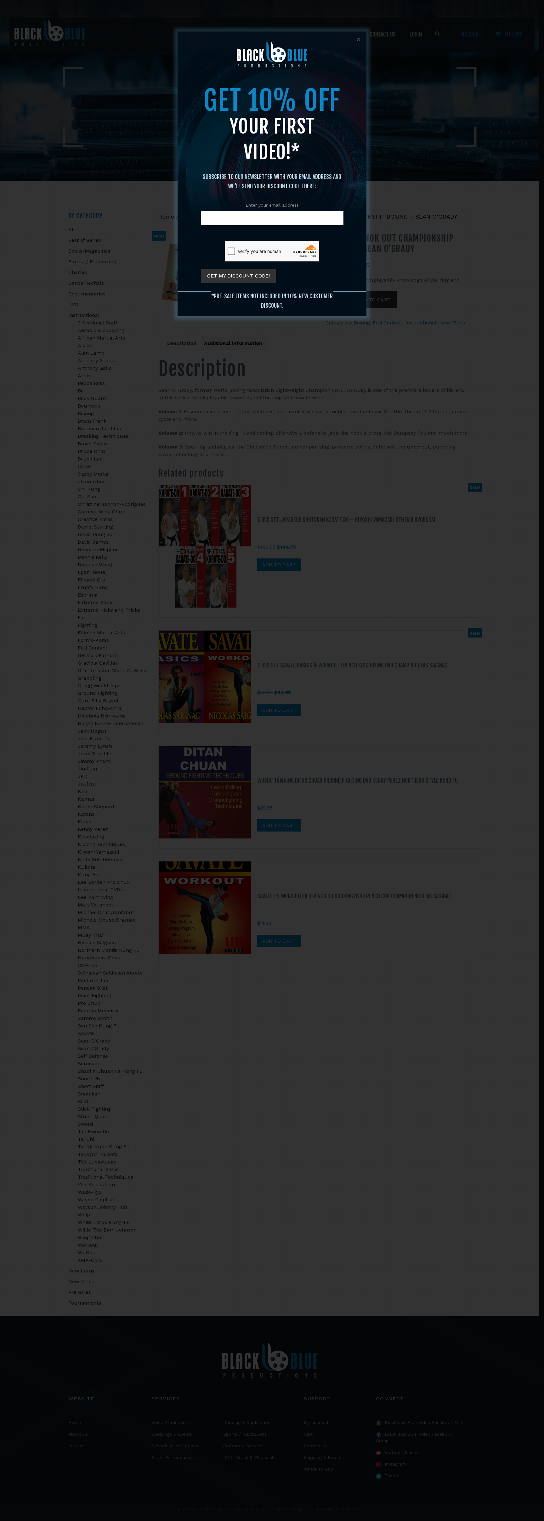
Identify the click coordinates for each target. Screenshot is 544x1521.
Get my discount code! (238, 276)
